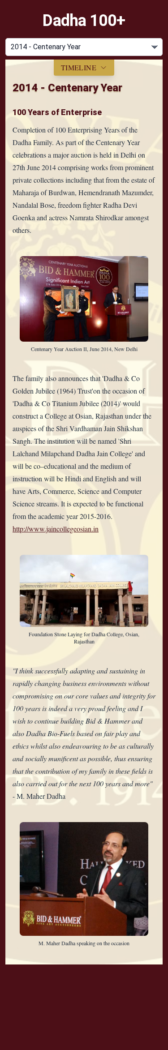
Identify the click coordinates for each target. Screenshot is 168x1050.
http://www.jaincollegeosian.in (56, 528)
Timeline (78, 67)
